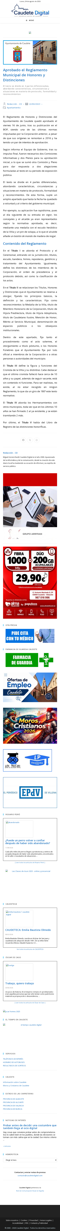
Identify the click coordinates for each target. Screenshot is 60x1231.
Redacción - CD (14, 104)
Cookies (24, 1220)
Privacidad (33, 1220)
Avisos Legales (46, 1220)
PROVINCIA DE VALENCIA (13, 1105)
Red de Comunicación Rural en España (30, 1191)
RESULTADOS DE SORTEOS (14, 1065)
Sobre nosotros (12, 1220)
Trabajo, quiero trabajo (19, 983)
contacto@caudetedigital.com (30, 1175)
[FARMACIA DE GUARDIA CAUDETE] (30, 660)
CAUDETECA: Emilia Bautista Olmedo (28, 930)
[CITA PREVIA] (30, 636)
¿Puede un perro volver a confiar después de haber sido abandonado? (27, 842)
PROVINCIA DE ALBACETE (13, 1099)
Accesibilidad (17, 1223)
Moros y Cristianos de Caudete (16, 1085)
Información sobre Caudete (14, 1082)
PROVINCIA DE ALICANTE (13, 1102)
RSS (26, 1223)
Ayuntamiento (14, 107)
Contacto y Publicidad (39, 1223)
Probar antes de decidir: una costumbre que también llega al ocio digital (30, 1127)
